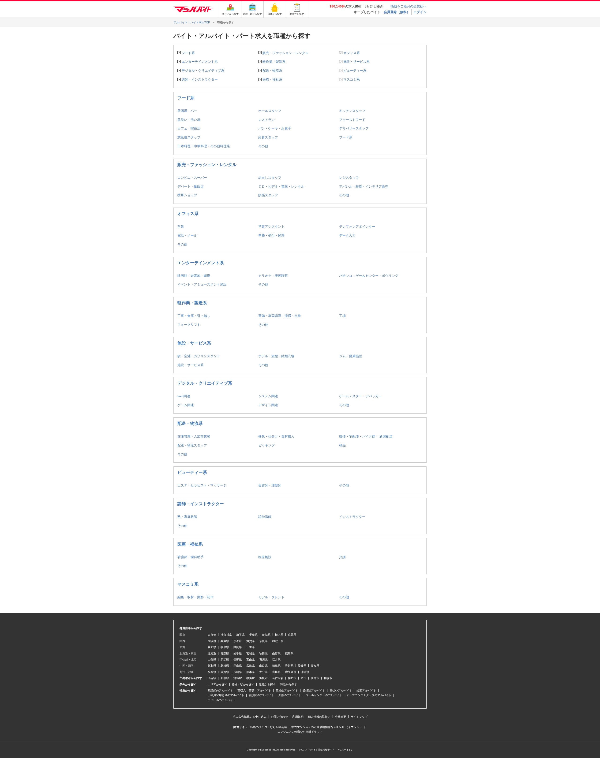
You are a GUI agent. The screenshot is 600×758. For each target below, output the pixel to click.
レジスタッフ (349, 177)
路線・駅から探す (243, 684)
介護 (342, 557)
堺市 (303, 678)
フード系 (188, 53)
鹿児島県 (290, 672)
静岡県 (237, 647)
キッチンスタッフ (352, 111)
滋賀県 (250, 641)
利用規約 (298, 716)
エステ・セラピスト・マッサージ (202, 485)
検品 (342, 445)
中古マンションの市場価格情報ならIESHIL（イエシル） (326, 727)
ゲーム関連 (185, 405)
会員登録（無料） (397, 12)
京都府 (237, 641)
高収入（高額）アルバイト (254, 690)
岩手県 (237, 653)
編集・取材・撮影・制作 (195, 597)
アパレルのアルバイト (222, 700)
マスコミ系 (351, 79)
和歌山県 (277, 641)
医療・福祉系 (272, 79)
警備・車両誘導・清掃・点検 (279, 316)
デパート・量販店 (190, 186)
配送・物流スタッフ (192, 445)
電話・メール (187, 235)
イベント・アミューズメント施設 (202, 284)
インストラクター (352, 517)
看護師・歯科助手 (190, 557)
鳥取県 (212, 665)
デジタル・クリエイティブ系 (203, 70)
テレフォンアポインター (357, 226)
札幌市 (328, 678)
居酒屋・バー (187, 111)
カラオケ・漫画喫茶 (273, 276)
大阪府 (212, 641)
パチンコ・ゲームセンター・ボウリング (368, 276)
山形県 (276, 653)
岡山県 (237, 665)
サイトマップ (359, 716)
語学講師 (264, 517)
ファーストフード (352, 120)
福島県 (289, 653)
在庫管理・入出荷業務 (193, 436)
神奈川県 (226, 634)
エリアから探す (217, 684)
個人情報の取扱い (319, 716)
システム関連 (268, 396)
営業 (180, 226)
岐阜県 (225, 647)
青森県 (225, 653)
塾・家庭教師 (187, 517)
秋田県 (263, 653)
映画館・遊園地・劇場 (193, 276)
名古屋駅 (277, 678)
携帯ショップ (187, 195)
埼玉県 (240, 634)
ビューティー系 (354, 70)
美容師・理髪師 (269, 485)
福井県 (276, 659)
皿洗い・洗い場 (188, 120)
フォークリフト (188, 325)
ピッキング (266, 445)
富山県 (250, 659)
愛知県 (212, 647)
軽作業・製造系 (273, 61)
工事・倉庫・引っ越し (193, 316)
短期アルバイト (366, 690)
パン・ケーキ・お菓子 (274, 128)
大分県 (263, 672)
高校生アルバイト (287, 690)
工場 (342, 316)
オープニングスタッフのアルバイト (368, 695)
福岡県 (212, 672)
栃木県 (279, 634)
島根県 (225, 665)
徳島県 (276, 665)
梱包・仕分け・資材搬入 (276, 436)
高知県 (315, 665)
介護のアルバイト (289, 695)
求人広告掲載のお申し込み (249, 716)
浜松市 (263, 678)
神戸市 (292, 678)
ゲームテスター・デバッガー (360, 396)
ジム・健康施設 (350, 356)
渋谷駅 (212, 678)
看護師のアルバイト (261, 695)
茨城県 (266, 634)
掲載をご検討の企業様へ (408, 6)
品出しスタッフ (269, 177)
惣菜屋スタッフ (188, 137)
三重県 (250, 647)
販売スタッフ (268, 195)
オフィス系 (351, 53)
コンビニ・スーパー (192, 177)
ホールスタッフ (269, 111)
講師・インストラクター (200, 79)
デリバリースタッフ (354, 128)
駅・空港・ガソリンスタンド (198, 356)
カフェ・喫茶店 (188, 128)
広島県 (250, 665)
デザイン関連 (268, 405)
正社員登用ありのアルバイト (226, 695)
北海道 (212, 653)
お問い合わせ (279, 716)
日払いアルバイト (341, 690)
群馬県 (292, 634)
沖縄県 (305, 672)
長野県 (237, 659)
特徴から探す (288, 684)
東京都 (212, 634)
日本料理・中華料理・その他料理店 (203, 146)
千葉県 (253, 634)
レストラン (266, 120)
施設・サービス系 (356, 61)
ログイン (420, 12)
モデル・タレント (271, 597)
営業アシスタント (271, 226)
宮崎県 (276, 672)
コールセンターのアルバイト (323, 695)
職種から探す (267, 684)
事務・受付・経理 (271, 235)
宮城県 (250, 653)
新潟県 (225, 659)
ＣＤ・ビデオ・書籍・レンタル (281, 186)
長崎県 (237, 672)
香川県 (289, 665)
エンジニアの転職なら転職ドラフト (300, 731)
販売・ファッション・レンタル (285, 53)
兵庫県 (225, 641)
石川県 (263, 659)
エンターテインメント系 (200, 61)
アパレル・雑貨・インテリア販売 (363, 186)
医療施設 (264, 557)
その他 (263, 146)
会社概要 (340, 716)
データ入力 (347, 235)
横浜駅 (250, 678)
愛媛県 (302, 665)
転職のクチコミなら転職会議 (268, 727)
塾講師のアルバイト (220, 690)
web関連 (183, 396)
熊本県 (250, 672)
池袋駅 (237, 678)
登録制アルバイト (314, 690)
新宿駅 (225, 678)
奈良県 (263, 641)
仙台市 (315, 678)
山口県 (263, 665)
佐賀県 (225, 672)
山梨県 (212, 659)
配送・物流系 (272, 70)
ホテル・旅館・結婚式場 (276, 356)
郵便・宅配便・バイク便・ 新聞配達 (366, 436)
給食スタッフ (268, 137)
